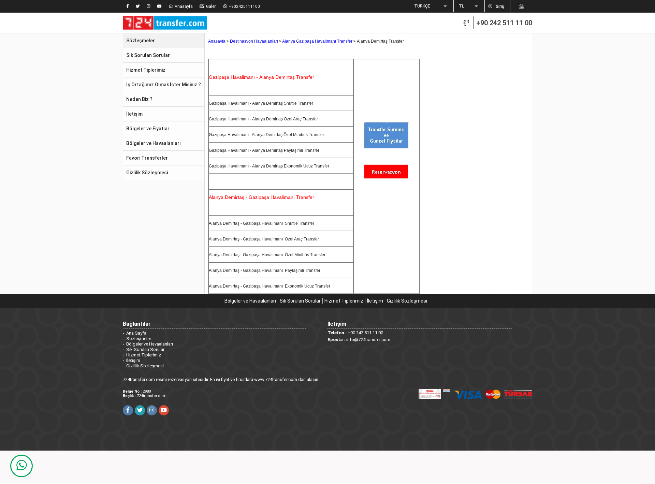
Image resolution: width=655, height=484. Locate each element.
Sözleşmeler (138, 338)
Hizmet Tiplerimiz (343, 301)
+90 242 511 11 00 (504, 22)
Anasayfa (216, 41)
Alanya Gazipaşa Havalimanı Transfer (317, 41)
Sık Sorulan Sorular (300, 301)
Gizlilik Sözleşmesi (407, 301)
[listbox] (431, 6)
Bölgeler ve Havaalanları (250, 301)
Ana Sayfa (136, 333)
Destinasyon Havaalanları (254, 41)
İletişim (375, 301)
